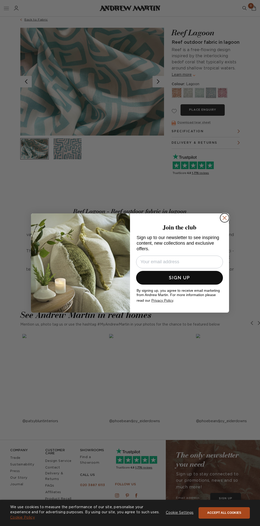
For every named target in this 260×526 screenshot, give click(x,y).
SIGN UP (179, 277)
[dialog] (130, 513)
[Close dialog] (224, 217)
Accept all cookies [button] (224, 513)
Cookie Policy (22, 517)
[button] (179, 513)
